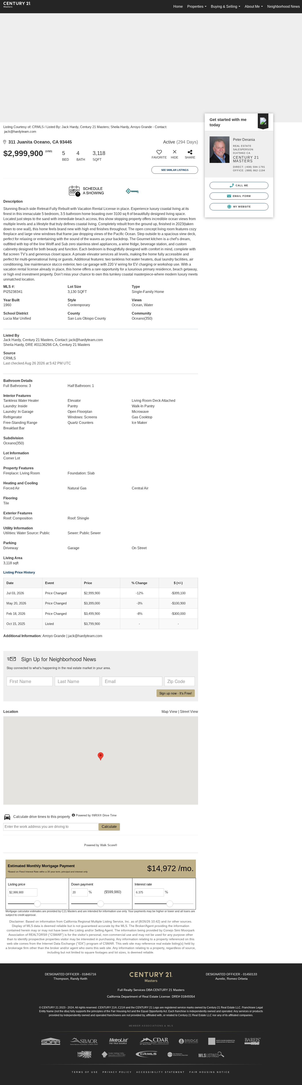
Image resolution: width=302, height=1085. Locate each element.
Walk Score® (108, 845)
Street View (189, 711)
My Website (241, 206)
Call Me (241, 185)
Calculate (109, 826)
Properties (197, 9)
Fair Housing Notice (209, 1072)
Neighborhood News (283, 6)
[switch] (159, 156)
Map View (169, 711)
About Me (255, 9)
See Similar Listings (174, 170)
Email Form (241, 196)
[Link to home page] (19, 6)
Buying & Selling (226, 9)
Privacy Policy (117, 1072)
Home (178, 6)
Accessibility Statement (160, 1072)
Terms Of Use (85, 1072)
